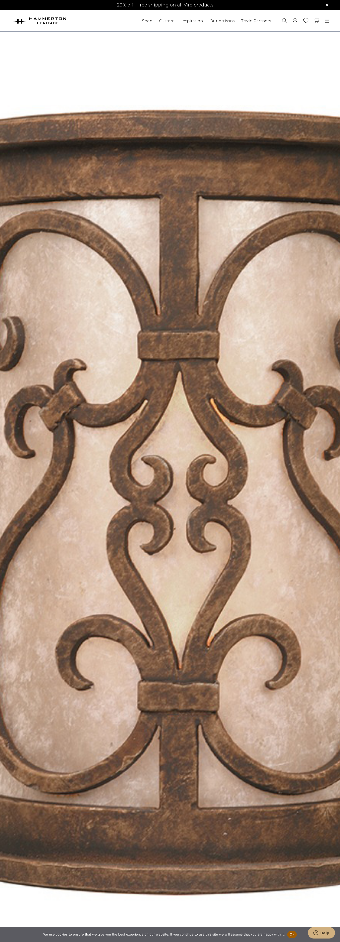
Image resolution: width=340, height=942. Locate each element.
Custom (166, 20)
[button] (316, 20)
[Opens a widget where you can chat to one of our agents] (321, 933)
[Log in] (295, 20)
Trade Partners (256, 20)
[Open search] (284, 20)
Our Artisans (222, 20)
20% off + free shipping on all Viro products (165, 5)
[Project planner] (306, 21)
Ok (292, 934)
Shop (147, 20)
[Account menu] (295, 20)
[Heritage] (53, 21)
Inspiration (192, 20)
